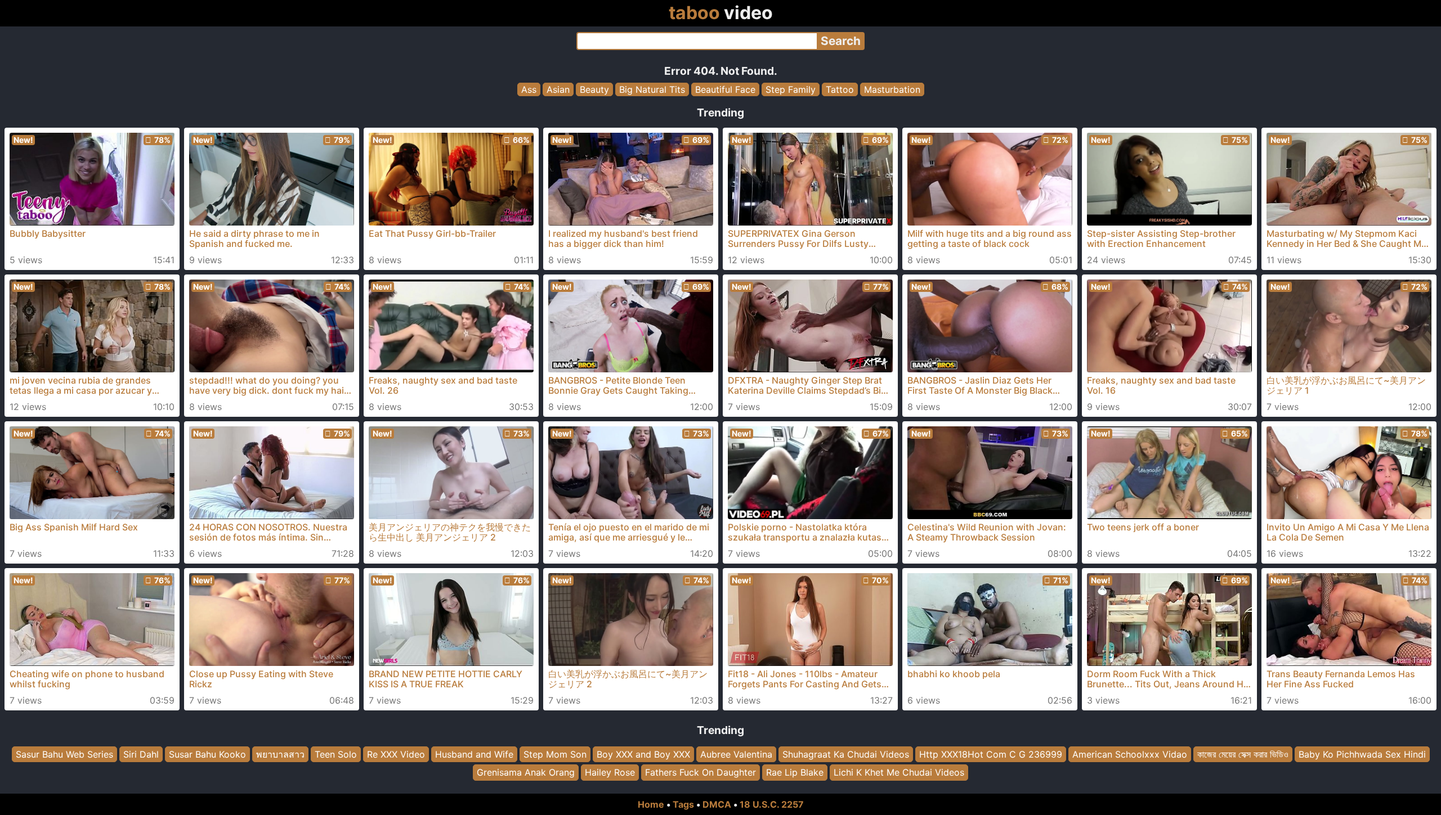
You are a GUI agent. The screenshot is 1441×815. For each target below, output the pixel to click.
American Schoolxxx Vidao (1129, 754)
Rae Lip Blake (795, 772)
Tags (683, 804)
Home (651, 804)
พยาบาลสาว (280, 754)
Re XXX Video (396, 754)
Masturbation (892, 89)
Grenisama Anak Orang (526, 772)
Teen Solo (336, 754)
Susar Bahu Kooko (207, 754)
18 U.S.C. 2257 (772, 804)
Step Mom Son (555, 754)
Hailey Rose (610, 772)
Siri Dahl (141, 754)
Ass (528, 89)
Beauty (594, 89)
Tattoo (840, 89)
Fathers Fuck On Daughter (700, 772)
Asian (558, 89)
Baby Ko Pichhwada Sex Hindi (1362, 754)
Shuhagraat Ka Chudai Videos (845, 754)
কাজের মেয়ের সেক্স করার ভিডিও (1242, 754)
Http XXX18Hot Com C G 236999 (990, 754)
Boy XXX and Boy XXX (643, 754)
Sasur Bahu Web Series (64, 754)
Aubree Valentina (736, 754)
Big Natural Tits (652, 89)
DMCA (716, 804)
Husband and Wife (474, 754)
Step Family (791, 89)
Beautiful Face (725, 89)
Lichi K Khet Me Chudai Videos (899, 772)
